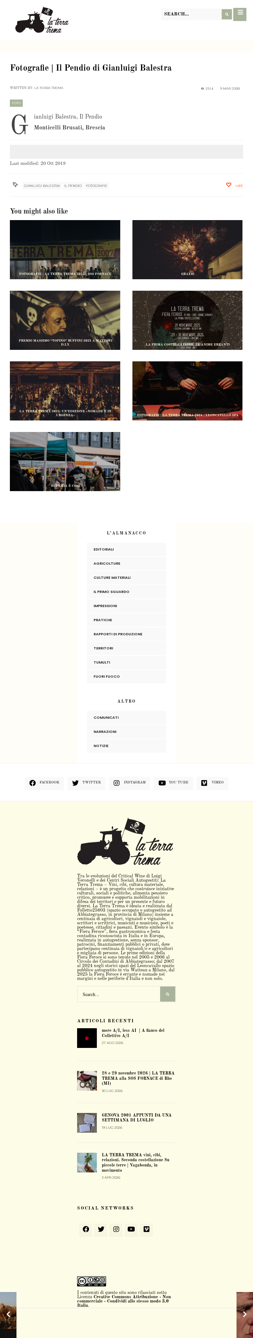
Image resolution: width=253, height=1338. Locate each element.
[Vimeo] (146, 1230)
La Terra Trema (48, 88)
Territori (103, 648)
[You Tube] (131, 1230)
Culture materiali (112, 577)
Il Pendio (73, 186)
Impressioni (105, 605)
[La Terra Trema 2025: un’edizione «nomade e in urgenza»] (65, 398)
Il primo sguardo (111, 591)
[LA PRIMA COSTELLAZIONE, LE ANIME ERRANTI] (187, 327)
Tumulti (102, 662)
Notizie (101, 745)
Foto (16, 103)
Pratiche (103, 620)
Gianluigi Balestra (42, 186)
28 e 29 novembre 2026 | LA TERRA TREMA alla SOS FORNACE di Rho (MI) (138, 1078)
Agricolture (107, 563)
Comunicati (106, 717)
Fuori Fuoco (107, 676)
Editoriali (104, 549)
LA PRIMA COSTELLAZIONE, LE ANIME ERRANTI (188, 344)
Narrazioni (105, 731)
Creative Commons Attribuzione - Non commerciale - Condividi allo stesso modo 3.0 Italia (124, 1301)
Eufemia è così (65, 486)
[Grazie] (187, 256)
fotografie (96, 186)
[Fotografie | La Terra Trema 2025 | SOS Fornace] (65, 270)
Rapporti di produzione (118, 634)
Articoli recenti (105, 1021)
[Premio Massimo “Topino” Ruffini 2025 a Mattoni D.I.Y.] (65, 327)
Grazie (187, 274)
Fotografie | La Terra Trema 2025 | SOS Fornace (65, 274)
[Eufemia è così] (65, 468)
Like (239, 186)
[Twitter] (100, 1230)
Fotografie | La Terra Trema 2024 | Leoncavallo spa (188, 415)
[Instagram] (116, 1230)
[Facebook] (85, 1230)
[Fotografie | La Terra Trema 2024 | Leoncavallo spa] (187, 398)
